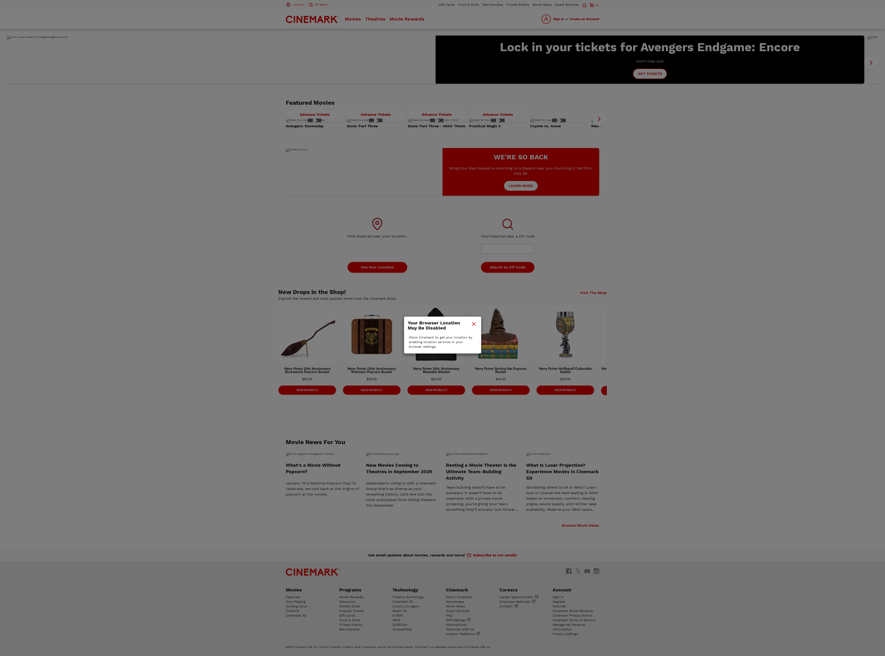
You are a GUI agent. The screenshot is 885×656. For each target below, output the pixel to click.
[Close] (474, 324)
